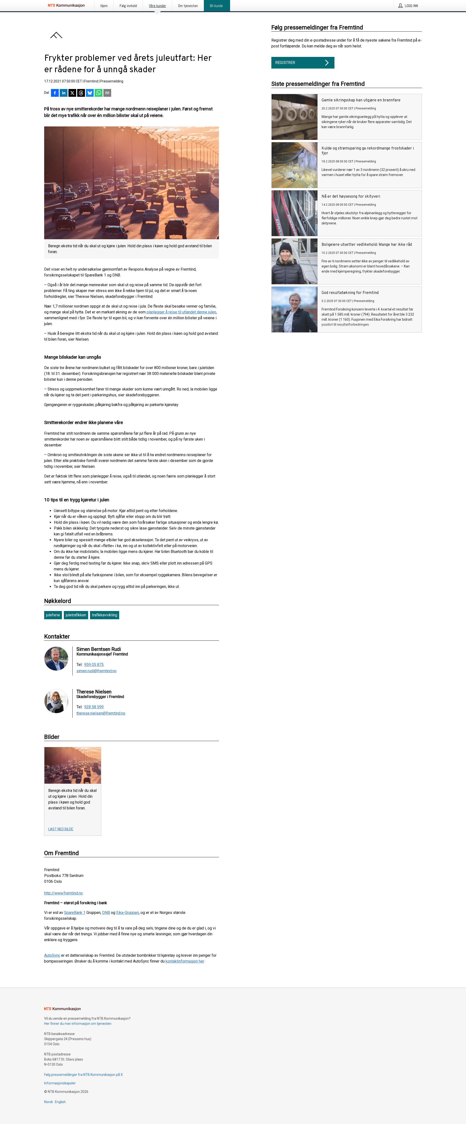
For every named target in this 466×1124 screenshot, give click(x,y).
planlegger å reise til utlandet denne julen (181, 312)
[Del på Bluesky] (90, 93)
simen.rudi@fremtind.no (96, 671)
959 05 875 (94, 665)
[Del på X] (72, 93)
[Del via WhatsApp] (98, 93)
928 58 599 (94, 707)
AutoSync (52, 955)
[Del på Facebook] (55, 93)
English (60, 1102)
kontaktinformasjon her (185, 961)
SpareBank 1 (74, 912)
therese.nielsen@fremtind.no (100, 713)
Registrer (285, 62)
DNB (106, 912)
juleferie (53, 615)
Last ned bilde (60, 829)
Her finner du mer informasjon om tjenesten (77, 1024)
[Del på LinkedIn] (63, 93)
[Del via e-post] (107, 93)
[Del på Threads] (81, 93)
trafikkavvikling (104, 615)
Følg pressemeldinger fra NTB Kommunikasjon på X (83, 1075)
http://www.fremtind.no (63, 893)
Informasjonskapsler (60, 1083)
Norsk (48, 1102)
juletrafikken (76, 615)
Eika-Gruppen (127, 912)
